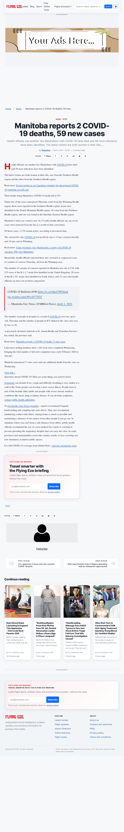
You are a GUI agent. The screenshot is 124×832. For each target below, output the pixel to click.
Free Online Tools (47, 6)
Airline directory (62, 733)
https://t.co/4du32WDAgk (53, 292)
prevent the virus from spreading (23, 405)
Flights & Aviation (62, 6)
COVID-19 (62, 164)
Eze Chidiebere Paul (16, 653)
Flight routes (61, 737)
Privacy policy (97, 733)
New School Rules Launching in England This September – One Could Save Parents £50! (17, 628)
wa (73, 156)
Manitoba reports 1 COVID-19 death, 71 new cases (40, 341)
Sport (39, 6)
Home (8, 108)
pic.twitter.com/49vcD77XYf (25, 297)
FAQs (92, 728)
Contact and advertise (101, 724)
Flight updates (62, 724)
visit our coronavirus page (64, 445)
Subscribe (54, 486)
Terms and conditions (100, 737)
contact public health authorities (19, 399)
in (67, 156)
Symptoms (9, 382)
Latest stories (61, 720)
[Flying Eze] (14, 6)
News (19, 108)
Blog (32, 6)
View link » (9, 372)
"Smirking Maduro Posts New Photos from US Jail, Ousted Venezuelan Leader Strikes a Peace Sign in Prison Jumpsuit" (46, 629)
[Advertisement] (62, 85)
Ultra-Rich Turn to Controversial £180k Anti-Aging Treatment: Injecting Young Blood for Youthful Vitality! (106, 628)
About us (94, 720)
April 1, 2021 (64, 304)
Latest (25, 6)
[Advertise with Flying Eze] (62, 40)
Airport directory (63, 728)
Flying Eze (46, 150)
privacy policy (54, 492)
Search (108, 6)
